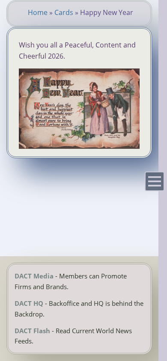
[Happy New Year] (79, 146)
